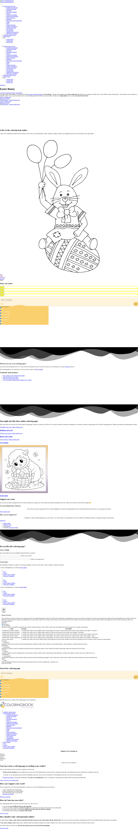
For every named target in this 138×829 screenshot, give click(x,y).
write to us (67, 366)
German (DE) (9, 39)
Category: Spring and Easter (8, 93)
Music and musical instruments (14, 20)
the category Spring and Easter (35, 94)
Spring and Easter (10, 25)
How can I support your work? (11, 378)
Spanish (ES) (9, 40)
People (8, 22)
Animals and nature (11, 9)
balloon (8, 526)
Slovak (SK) (9, 42)
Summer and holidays (11, 26)
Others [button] (3, 659)
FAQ (4, 571)
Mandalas (8, 19)
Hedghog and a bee (6, 430)
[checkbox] (8, 308)
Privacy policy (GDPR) (9, 574)
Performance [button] (5, 645)
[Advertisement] (48, 116)
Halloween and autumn (12, 16)
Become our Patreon (8, 777)
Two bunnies (4, 443)
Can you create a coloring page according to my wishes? (17, 380)
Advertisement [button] (5, 654)
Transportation (10, 30)
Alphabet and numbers (12, 7)
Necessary (6, 624)
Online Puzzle (6, 742)
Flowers (8, 13)
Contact (5, 573)
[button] (69, 754)
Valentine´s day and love (12, 32)
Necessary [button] (4, 622)
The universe (9, 29)
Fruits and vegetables (11, 15)
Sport (7, 23)
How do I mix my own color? (10, 377)
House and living (10, 17)
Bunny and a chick (6, 436)
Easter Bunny (19, 93)
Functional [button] (4, 641)
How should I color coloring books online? (14, 375)
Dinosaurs (9, 10)
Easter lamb (4, 496)
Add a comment (39, 369)
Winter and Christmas (11, 33)
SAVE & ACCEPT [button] (6, 663)
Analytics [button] (4, 650)
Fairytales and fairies (11, 12)
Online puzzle (6, 36)
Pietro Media (23, 567)
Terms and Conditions (8, 576)
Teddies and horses (11, 28)
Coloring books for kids (9, 6)
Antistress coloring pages (9, 35)
